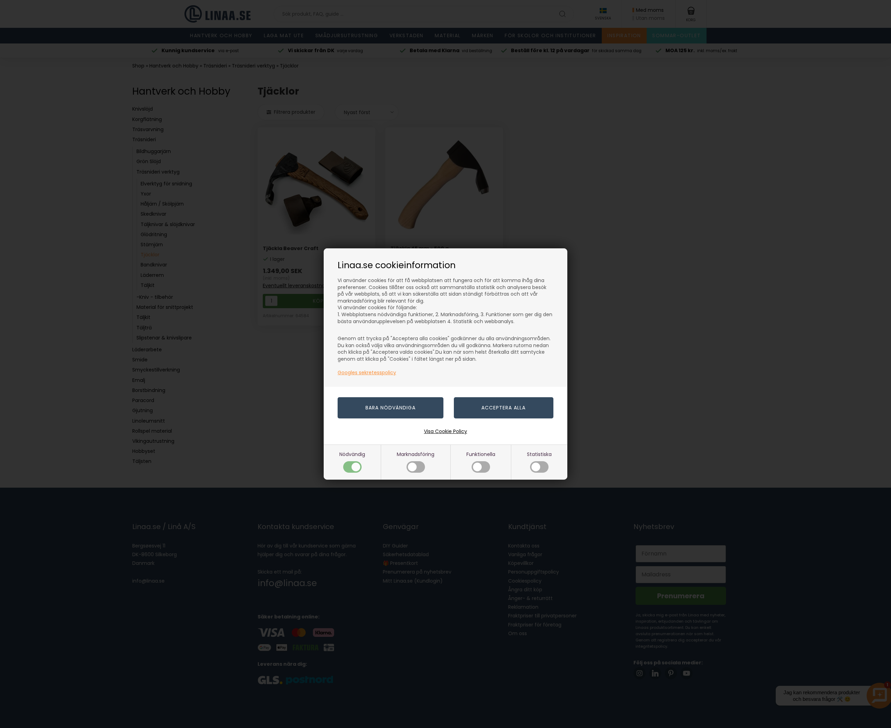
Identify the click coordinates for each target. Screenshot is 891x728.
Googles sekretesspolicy (367, 372)
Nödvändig (352, 454)
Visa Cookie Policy (445, 431)
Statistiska (539, 454)
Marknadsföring (415, 454)
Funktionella (480, 454)
